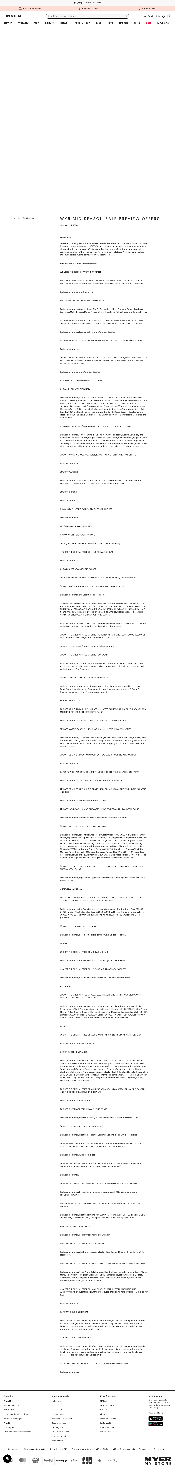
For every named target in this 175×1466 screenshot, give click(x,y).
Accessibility (57, 1440)
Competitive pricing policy (34, 1449)
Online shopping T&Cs (59, 1449)
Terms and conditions (81, 1449)
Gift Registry (57, 1427)
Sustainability (106, 1423)
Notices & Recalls (59, 1436)
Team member (160, 1449)
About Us (104, 1414)
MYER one (104, 1401)
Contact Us (57, 1410)
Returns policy (14, 1449)
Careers (103, 1410)
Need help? (7, 1458)
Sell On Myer (105, 1432)
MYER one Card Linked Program (17, 1432)
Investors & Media (108, 1418)
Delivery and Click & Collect (16, 1414)
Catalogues (9, 1427)
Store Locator (58, 1414)
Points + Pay (9, 1410)
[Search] (126, 16)
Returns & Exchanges (13, 1418)
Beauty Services (59, 1423)
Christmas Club (107, 1427)
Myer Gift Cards (107, 1405)
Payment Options (11, 1405)
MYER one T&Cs (101, 1449)
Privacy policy (144, 1449)
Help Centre (57, 1401)
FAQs (54, 1405)
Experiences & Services (62, 1418)
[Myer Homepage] (14, 17)
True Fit (7, 1423)
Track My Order (10, 1401)
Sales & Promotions (60, 1432)
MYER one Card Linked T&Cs (123, 1449)
